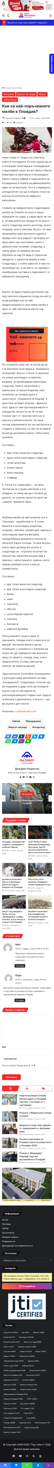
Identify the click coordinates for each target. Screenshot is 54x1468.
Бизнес (38, 1332)
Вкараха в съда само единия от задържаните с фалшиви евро (27, 801)
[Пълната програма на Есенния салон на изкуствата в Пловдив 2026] (9, 1143)
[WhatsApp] (7, 741)
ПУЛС (32, 1399)
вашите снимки (12, 1432)
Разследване (12, 1413)
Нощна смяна (28, 1389)
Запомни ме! (10, 1059)
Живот (42, 94)
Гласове (10, 1351)
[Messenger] (40, 736)
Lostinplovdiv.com (25, 711)
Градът (26, 1351)
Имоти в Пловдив (13, 1375)
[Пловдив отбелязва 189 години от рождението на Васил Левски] (14, 832)
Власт (9, 1347)
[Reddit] (27, 736)
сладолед (39, 727)
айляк (17, 721)
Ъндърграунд (31, 1427)
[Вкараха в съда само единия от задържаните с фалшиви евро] (9, 1129)
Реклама (6, 1224)
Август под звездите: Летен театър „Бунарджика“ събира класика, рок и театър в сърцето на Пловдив (13, 916)
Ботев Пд (9, 1337)
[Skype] (34, 736)
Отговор (20, 966)
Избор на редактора (14, 1370)
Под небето (27, 1404)
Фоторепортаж (12, 1427)
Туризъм (25, 1423)
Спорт (28, 1413)
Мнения (10, 1385)
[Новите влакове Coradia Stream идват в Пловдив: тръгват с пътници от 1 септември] (9, 1099)
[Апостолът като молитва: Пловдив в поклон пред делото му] (40, 869)
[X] (27, 777)
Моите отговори (28, 1385)
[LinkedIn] (14, 736)
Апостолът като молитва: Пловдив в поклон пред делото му (39, 882)
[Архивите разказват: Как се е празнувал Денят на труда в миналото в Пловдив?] (14, 869)
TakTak (5, 1228)
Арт (25, 1332)
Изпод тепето (37, 1370)
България (26, 1337)
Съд (30, 1418)
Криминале (11, 1380)
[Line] (27, 741)
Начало (7, 88)
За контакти (8, 1232)
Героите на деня (27, 1347)
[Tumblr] (20, 736)
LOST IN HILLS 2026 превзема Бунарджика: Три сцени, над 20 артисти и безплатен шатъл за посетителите (39, 847)
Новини (10, 1389)
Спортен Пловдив (13, 1418)
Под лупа (10, 1404)
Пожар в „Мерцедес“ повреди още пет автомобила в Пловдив (32, 1156)
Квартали (33, 1375)
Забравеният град (14, 1361)
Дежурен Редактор (13, 118)
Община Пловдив (13, 1399)
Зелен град (11, 1366)
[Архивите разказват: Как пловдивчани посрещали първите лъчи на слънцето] (40, 902)
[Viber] (20, 741)
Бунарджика (34, 721)
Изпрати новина (10, 1237)
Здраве (33, 1361)
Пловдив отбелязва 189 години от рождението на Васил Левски (13, 844)
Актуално (17, 88)
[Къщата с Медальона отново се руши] (9, 1116)
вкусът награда (18, 727)
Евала (41, 1351)
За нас (5, 1219)
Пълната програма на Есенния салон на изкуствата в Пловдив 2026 (35, 1142)
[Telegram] (14, 741)
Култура (28, 1380)
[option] (27, 798)
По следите (27, 1408)
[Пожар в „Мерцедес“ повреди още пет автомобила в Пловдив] (9, 1157)
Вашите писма (12, 1342)
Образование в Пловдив (16, 1394)
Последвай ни (28, 1286)
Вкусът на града (26, 94)
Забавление (10, 99)
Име (4, 1047)
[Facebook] (7, 736)
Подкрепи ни (8, 1241)
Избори (28, 1366)
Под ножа (10, 1408)
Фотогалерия (42, 1423)
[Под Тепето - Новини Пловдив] (27, 15)
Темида (9, 1423)
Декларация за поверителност (17, 1245)
